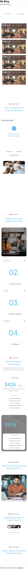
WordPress (20, 568)
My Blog (4, 1)
